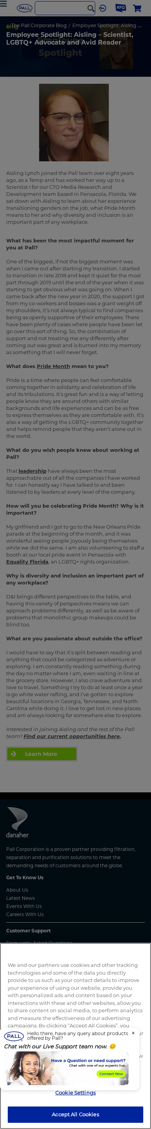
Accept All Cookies (75, 1114)
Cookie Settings (75, 1092)
